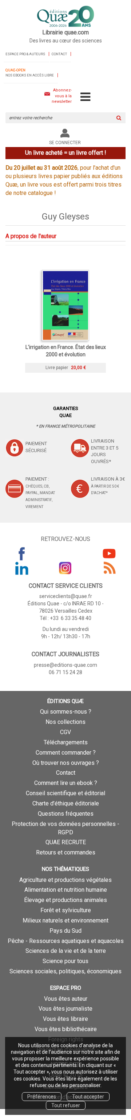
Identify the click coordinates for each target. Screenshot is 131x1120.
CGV (65, 732)
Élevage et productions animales (65, 900)
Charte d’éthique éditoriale (65, 803)
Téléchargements (66, 742)
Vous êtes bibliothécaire (66, 1029)
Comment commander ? (66, 752)
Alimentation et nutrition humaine (65, 889)
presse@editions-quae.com (65, 665)
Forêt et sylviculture (65, 910)
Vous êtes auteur (65, 998)
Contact (59, 54)
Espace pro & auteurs (25, 54)
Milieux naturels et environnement (65, 920)
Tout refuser (65, 1105)
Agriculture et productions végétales (65, 879)
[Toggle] (85, 97)
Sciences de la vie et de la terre (65, 950)
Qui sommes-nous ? (65, 711)
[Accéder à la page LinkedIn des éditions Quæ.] (22, 568)
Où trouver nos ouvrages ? (65, 762)
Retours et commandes (65, 852)
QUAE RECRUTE (65, 842)
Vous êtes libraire (65, 1018)
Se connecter (65, 142)
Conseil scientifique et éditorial (65, 793)
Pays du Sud (65, 930)
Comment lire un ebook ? (65, 782)
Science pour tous (65, 961)
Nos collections (65, 721)
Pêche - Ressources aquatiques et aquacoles (66, 940)
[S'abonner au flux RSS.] (109, 568)
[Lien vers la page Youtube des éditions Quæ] (109, 553)
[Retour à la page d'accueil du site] (65, 17)
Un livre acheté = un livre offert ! (65, 152)
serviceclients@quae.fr (65, 596)
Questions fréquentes (66, 813)
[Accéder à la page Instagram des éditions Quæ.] (65, 568)
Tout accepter (88, 1097)
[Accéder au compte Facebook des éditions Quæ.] (22, 553)
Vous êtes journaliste (65, 1008)
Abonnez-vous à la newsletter (62, 96)
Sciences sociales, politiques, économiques (65, 971)
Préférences (41, 1097)
